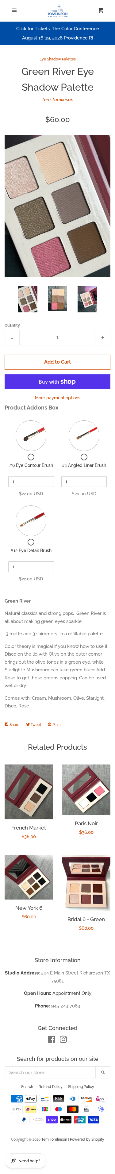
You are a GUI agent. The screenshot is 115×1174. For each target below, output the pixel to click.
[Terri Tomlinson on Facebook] (52, 1041)
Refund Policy (51, 1087)
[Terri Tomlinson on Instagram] (63, 1041)
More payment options (57, 397)
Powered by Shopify (87, 1139)
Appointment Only (57, 993)
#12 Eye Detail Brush (31, 550)
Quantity (12, 325)
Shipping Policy (81, 1087)
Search (27, 1087)
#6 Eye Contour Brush (31, 465)
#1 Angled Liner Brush (84, 465)
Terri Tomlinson (58, 99)
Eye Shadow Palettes (58, 59)
